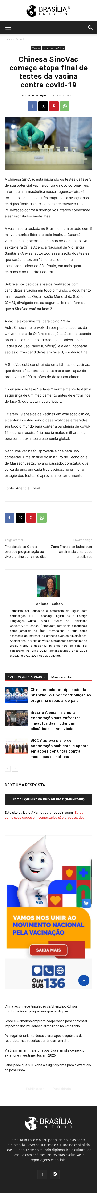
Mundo (20, 39)
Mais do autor (61, 677)
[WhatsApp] (64, 106)
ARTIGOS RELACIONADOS (27, 677)
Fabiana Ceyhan (38, 95)
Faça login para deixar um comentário (49, 799)
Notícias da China (54, 48)
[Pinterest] (54, 106)
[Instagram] (55, 1174)
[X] (43, 106)
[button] (8, 27)
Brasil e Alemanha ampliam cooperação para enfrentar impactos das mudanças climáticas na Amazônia (46, 1023)
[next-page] (15, 769)
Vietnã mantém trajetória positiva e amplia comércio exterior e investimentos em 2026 (45, 1052)
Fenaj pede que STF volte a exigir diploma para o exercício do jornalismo (48, 1067)
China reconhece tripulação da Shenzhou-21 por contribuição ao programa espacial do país (61, 695)
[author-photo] (48, 597)
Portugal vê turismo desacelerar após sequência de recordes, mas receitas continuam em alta (44, 1038)
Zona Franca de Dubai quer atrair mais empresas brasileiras (71, 552)
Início (8, 39)
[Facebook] (32, 106)
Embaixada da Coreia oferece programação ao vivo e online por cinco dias (26, 552)
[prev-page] (8, 769)
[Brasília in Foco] (48, 11)
